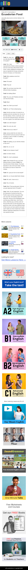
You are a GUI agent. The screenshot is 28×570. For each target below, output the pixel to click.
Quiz (13, 53)
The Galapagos (15, 226)
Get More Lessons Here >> (13, 259)
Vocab (9, 53)
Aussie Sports (15, 249)
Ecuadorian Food (15, 234)
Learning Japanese (12, 242)
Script (4, 53)
